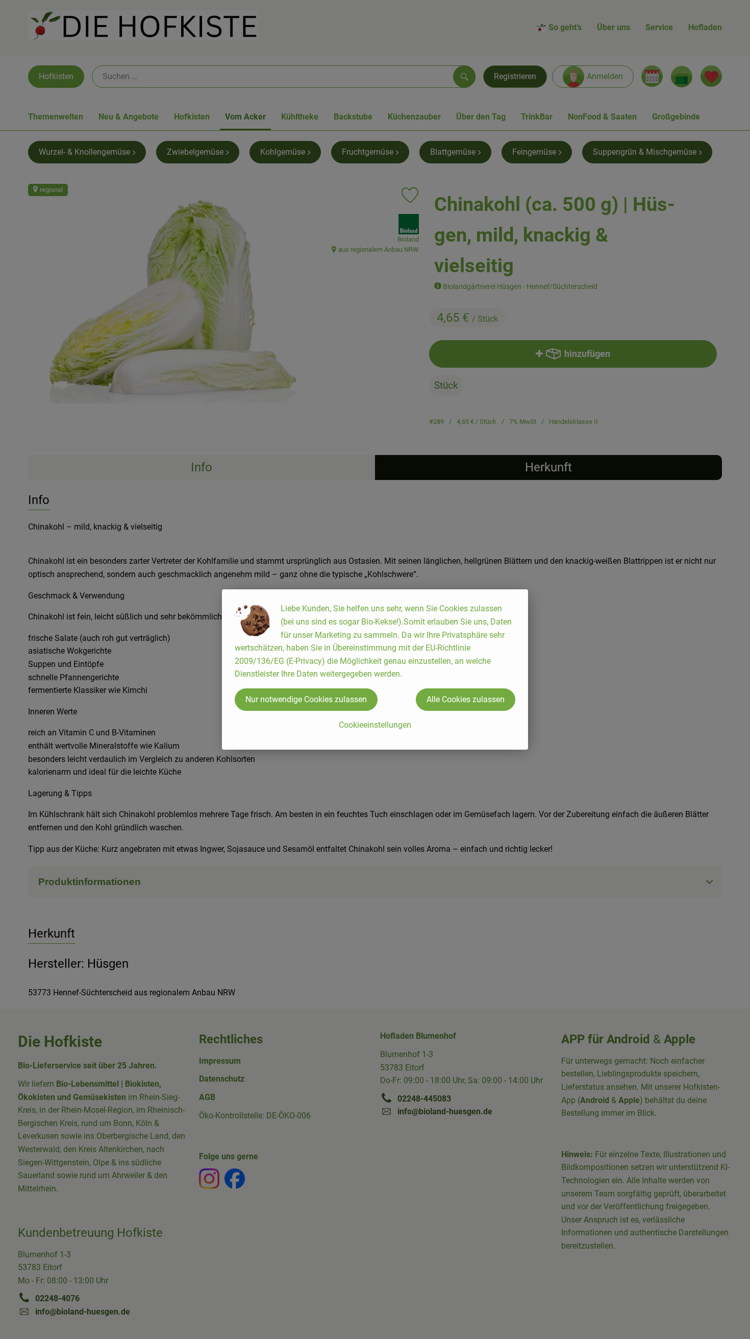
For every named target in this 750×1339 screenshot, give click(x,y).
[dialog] (375, 669)
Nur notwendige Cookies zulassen (306, 699)
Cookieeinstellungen (375, 725)
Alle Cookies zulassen (466, 699)
